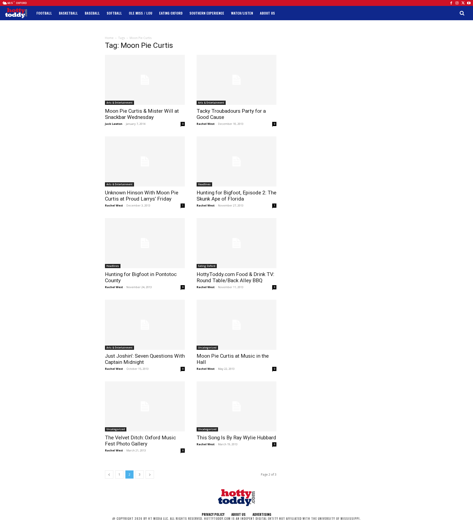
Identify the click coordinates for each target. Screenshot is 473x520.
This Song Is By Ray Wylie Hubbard (236, 438)
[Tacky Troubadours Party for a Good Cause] (236, 80)
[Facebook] (451, 3)
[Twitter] (463, 3)
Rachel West (206, 124)
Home (109, 38)
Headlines (204, 184)
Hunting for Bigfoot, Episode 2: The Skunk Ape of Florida (236, 196)
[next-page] (150, 474)
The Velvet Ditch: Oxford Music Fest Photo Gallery (140, 441)
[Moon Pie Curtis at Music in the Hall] (236, 325)
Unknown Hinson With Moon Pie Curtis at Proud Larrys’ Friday (141, 196)
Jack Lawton (113, 124)
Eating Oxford (206, 266)
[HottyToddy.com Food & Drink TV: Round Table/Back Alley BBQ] (236, 243)
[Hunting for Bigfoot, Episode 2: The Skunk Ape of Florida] (236, 161)
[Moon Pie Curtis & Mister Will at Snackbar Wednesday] (145, 80)
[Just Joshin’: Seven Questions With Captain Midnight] (145, 325)
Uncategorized (207, 347)
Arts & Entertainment (119, 102)
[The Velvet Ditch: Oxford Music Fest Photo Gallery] (145, 406)
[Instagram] (457, 3)
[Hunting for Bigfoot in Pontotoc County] (145, 243)
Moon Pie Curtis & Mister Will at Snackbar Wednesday (142, 114)
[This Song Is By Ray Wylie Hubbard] (236, 406)
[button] (462, 13)
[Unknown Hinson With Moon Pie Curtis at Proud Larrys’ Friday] (145, 161)
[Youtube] (469, 3)
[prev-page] (109, 474)
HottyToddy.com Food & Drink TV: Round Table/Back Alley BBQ (235, 277)
